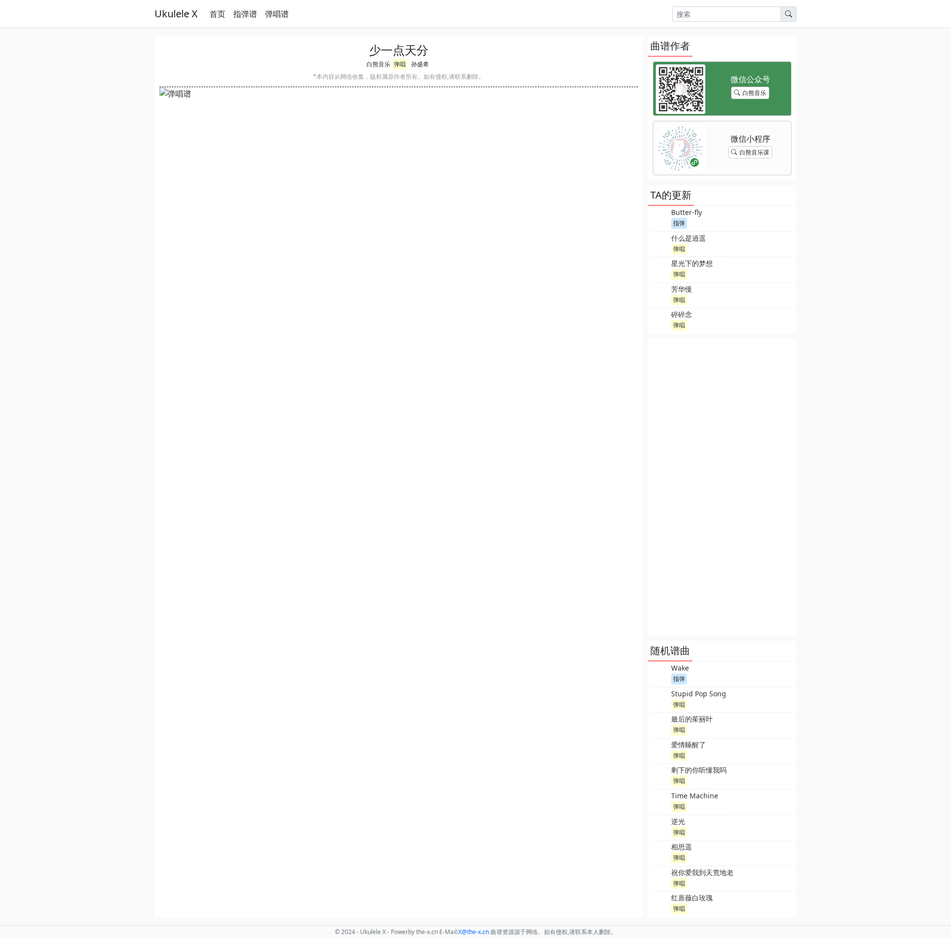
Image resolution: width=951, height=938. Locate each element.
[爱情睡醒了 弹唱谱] (660, 750)
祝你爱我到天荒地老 (702, 872)
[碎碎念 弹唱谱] (660, 319)
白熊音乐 (378, 64)
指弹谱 (245, 13)
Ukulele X (176, 13)
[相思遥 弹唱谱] (660, 852)
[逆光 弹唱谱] (660, 826)
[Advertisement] (722, 487)
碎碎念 (681, 314)
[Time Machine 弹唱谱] (660, 801)
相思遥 (681, 846)
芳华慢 (681, 289)
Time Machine (694, 795)
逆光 (678, 821)
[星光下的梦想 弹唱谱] (660, 268)
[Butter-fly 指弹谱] (660, 217)
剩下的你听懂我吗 (699, 770)
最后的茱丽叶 (692, 719)
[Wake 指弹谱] (660, 673)
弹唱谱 (277, 13)
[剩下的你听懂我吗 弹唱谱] (660, 775)
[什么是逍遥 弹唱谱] (660, 243)
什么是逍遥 (688, 238)
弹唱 (400, 64)
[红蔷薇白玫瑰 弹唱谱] (660, 903)
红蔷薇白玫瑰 (692, 897)
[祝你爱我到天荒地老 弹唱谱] (660, 877)
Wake (680, 668)
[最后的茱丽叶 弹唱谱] (660, 724)
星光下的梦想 (692, 263)
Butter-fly (686, 212)
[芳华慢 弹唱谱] (660, 294)
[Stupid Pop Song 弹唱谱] (660, 699)
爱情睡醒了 (688, 744)
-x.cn (473, 932)
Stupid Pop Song (698, 693)
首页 (217, 13)
